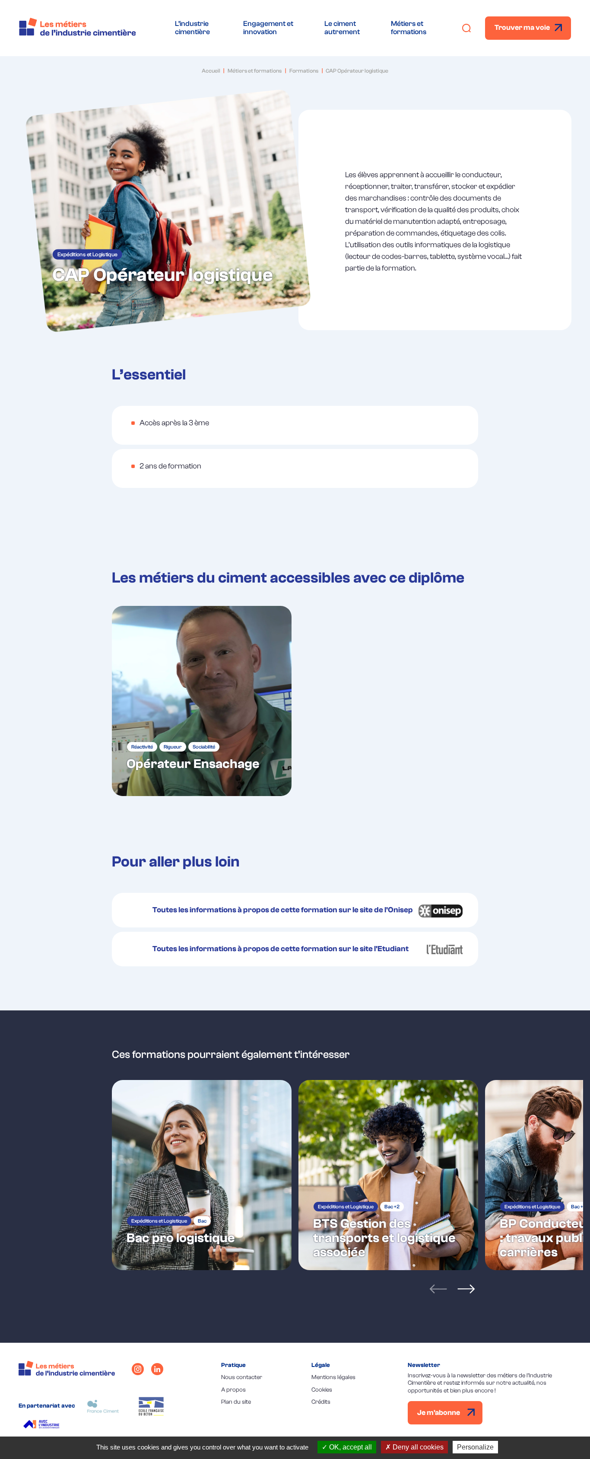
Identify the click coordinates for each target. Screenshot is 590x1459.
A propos (233, 1389)
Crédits (320, 1401)
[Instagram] (138, 1369)
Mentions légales (333, 1377)
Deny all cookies (417, 1447)
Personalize (475, 1447)
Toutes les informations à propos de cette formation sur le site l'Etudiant (280, 948)
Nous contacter (241, 1377)
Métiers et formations (255, 70)
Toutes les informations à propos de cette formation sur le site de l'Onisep (282, 909)
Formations (303, 70)
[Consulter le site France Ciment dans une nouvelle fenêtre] (103, 1406)
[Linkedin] (157, 1369)
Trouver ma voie (522, 27)
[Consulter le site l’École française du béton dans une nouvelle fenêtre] (151, 1406)
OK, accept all (349, 1447)
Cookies (321, 1389)
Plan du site (236, 1401)
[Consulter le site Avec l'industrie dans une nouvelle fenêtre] (43, 1425)
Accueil (211, 70)
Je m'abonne (439, 1412)
